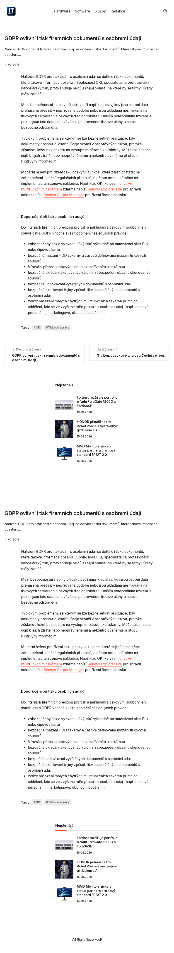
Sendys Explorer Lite (104, 189)
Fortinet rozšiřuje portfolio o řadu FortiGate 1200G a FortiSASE (97, 401)
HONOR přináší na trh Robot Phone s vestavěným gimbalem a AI (97, 426)
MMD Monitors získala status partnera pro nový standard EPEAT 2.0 (96, 450)
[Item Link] (64, 405)
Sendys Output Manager (64, 195)
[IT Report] (11, 11)
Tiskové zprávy (58, 327)
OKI (38, 327)
